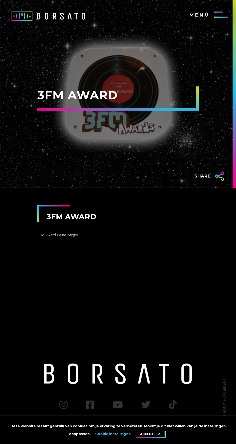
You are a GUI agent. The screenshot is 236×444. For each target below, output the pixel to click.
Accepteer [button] (150, 434)
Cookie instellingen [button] (113, 434)
